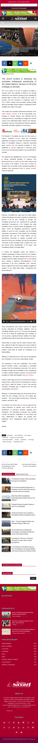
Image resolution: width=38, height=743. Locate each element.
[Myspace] (28, 723)
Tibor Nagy (31, 439)
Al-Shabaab (10, 435)
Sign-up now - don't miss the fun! (19, 2)
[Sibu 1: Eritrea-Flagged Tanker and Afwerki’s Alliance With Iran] (6, 523)
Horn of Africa (29, 375)
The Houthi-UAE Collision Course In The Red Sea (29, 465)
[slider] (17, 321)
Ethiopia (7, 384)
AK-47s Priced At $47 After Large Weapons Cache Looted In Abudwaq (10, 466)
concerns (17, 138)
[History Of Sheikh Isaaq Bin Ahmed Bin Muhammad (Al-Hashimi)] (6, 615)
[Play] (4, 321)
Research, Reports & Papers (19, 633)
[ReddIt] (25, 63)
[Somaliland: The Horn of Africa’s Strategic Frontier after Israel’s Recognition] (6, 540)
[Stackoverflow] (18, 727)
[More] (31, 63)
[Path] (33, 723)
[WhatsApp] (15, 63)
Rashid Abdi (5, 437)
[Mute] (31, 321)
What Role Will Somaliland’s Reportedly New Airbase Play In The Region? (23, 498)
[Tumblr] (23, 727)
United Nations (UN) (18, 441)
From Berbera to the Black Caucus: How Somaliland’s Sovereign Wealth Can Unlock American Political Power (23, 549)
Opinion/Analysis (5, 45)
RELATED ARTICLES (8, 474)
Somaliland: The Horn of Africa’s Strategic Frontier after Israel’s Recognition (22, 540)
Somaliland (23, 439)
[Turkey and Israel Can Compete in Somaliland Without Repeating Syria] (6, 515)
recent (6, 90)
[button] (3, 18)
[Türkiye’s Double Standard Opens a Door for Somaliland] (6, 506)
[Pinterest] (4, 727)
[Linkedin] (20, 63)
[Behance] (4, 723)
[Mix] (23, 723)
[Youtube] (21, 732)
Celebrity (14, 624)
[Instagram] (14, 722)
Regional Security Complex (16, 437)
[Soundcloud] (14, 727)
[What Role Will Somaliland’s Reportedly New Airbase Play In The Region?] (6, 498)
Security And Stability (8, 439)
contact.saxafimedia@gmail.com (22, 710)
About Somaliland (17, 616)
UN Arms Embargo (7, 441)
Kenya (19, 331)
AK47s (4, 102)
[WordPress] (16, 732)
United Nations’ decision (9, 113)
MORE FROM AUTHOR (22, 474)
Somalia (13, 147)
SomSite (19, 741)
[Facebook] (4, 63)
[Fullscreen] (34, 321)
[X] (9, 63)
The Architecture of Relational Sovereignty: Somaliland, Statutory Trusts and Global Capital (22, 532)
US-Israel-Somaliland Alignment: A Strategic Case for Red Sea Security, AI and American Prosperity (23, 489)
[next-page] (6, 555)
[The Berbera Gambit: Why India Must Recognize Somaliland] (6, 481)
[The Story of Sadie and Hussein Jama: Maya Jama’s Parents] (6, 623)
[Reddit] (9, 727)
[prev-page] (3, 555)
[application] (19, 298)
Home (2, 22)
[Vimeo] (33, 727)
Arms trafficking (19, 435)
